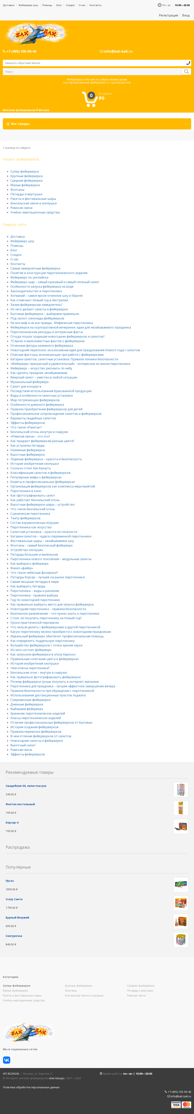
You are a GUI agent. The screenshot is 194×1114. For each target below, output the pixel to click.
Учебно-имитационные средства (35, 212)
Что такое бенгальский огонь (32, 509)
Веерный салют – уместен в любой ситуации (43, 377)
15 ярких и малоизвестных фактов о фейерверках (47, 341)
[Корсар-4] (181, 826)
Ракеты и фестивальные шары (33, 199)
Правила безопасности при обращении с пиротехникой (52, 691)
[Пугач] (181, 884)
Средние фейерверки (26, 180)
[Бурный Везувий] (181, 921)
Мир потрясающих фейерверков (35, 400)
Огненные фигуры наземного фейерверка (41, 345)
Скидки (70, 5)
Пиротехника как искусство (31, 527)
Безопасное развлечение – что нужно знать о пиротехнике (54, 613)
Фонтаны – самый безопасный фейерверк (41, 545)
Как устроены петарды (27, 445)
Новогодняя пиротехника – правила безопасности (48, 609)
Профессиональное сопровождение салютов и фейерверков (56, 414)
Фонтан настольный (20, 804)
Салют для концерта (25, 386)
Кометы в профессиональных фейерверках (42, 482)
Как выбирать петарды (27, 586)
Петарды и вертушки (26, 194)
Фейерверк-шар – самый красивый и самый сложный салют (54, 282)
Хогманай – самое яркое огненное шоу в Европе (46, 295)
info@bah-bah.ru (117, 51)
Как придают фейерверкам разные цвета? (42, 441)
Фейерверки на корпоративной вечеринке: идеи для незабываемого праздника (70, 327)
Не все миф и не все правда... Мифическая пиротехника (51, 323)
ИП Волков (11, 1073)
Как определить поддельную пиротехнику (42, 641)
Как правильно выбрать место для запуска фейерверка (52, 604)
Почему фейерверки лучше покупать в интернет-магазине (54, 682)
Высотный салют (23, 745)
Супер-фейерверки (24, 171)
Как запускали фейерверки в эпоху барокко (43, 654)
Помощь (47, 5)
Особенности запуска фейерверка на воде (42, 286)
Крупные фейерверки (26, 176)
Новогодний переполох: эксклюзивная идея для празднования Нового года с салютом (75, 350)
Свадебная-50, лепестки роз (26, 786)
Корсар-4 (12, 822)
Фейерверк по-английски (29, 277)
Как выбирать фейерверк (29, 563)
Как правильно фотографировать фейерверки (45, 677)
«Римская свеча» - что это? (30, 436)
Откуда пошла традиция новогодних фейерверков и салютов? (57, 336)
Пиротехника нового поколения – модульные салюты (50, 559)
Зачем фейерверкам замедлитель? (36, 305)
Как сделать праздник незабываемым (38, 373)
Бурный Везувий (17, 917)
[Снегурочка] (181, 939)
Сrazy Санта (14, 899)
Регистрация (168, 15)
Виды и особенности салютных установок (41, 395)
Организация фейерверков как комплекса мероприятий (52, 486)
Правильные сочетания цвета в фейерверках (44, 659)
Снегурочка (14, 936)
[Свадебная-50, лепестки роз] (181, 789)
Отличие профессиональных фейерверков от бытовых (51, 722)
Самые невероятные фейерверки (35, 268)
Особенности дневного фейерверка (37, 404)
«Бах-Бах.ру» (56, 1078)
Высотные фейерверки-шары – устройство (42, 504)
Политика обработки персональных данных (31, 1087)
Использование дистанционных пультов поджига (48, 695)
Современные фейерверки (30, 700)
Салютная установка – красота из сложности (43, 532)
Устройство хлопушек (26, 550)
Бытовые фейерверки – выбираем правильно (44, 314)
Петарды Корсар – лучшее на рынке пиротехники (47, 577)
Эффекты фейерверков (27, 423)
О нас (82, 5)
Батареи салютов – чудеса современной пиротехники (50, 536)
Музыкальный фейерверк (29, 382)
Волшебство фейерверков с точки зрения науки (46, 645)
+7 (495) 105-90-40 (20, 51)
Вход (186, 15)
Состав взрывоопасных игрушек (34, 523)
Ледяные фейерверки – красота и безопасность (46, 459)
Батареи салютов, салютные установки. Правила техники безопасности (64, 359)
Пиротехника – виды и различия (34, 591)
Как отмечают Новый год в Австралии (39, 300)
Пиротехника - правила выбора (34, 595)
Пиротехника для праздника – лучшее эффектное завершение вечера (62, 686)
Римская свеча (21, 750)
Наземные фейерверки (27, 450)
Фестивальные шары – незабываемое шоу (42, 541)
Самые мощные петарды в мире (34, 582)
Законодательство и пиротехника (36, 291)
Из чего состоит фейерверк (31, 650)
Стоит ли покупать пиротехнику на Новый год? (46, 618)
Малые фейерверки (25, 185)
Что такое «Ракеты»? (26, 427)
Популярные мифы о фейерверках (35, 477)
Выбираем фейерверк (26, 709)
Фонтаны (17, 190)
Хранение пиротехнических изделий (37, 713)
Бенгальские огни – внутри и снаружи (38, 672)
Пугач (10, 881)
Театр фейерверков (25, 518)
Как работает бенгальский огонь (35, 500)
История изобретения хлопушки (34, 464)
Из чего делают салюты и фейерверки (39, 309)
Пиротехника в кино (25, 491)
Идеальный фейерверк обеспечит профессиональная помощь (57, 636)
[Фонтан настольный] (181, 808)
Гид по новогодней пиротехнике (35, 600)
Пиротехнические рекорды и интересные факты (46, 332)
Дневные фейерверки (26, 704)
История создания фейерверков (34, 727)
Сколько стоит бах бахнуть (30, 468)
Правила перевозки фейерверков (35, 731)
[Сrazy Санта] (181, 903)
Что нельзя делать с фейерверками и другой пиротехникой (55, 627)
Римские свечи (21, 208)
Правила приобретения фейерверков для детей (46, 409)
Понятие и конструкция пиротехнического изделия (48, 273)
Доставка (8, 5)
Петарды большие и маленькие (34, 554)
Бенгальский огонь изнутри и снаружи (39, 432)
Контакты (96, 5)
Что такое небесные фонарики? (34, 573)
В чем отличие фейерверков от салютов (40, 736)
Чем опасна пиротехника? (30, 668)
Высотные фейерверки (27, 454)
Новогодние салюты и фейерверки (36, 741)
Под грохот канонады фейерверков (37, 318)
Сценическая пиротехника (30, 513)
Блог (59, 5)
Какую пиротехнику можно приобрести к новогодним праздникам (60, 632)
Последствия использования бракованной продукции (51, 391)
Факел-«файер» (21, 568)
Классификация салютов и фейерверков (40, 473)
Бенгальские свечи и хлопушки (33, 203)
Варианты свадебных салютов (33, 418)
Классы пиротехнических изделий (35, 718)
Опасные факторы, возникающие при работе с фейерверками (57, 355)
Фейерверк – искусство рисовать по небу (41, 368)
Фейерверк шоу (28, 5)
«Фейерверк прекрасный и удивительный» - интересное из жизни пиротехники (70, 364)
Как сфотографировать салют (32, 495)
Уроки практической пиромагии (34, 622)
